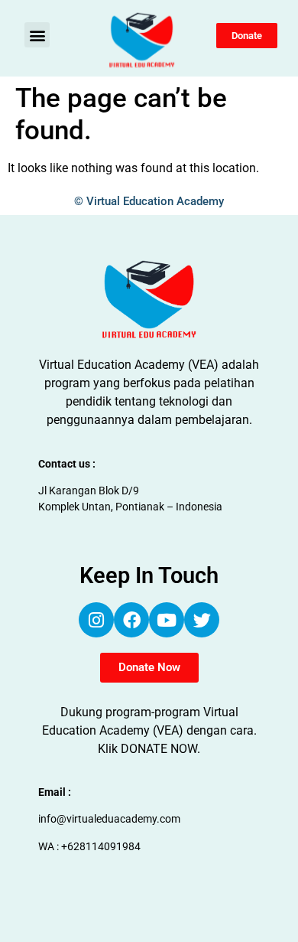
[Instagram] (96, 619)
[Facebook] (131, 619)
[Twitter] (201, 619)
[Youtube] (166, 619)
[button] (37, 34)
